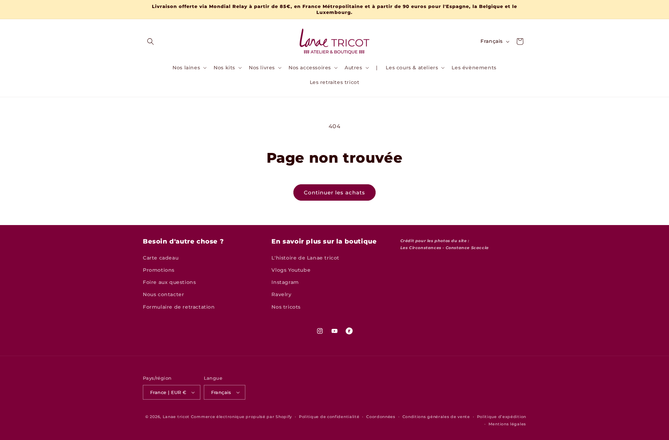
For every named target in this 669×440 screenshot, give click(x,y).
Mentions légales (507, 424)
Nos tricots (286, 307)
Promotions (159, 270)
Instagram (285, 282)
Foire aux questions (169, 282)
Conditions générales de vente (436, 416)
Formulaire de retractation (179, 307)
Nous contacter (163, 294)
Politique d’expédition (501, 416)
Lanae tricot (176, 416)
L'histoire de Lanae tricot (305, 258)
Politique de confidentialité (329, 416)
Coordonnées (380, 416)
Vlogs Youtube (290, 270)
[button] (150, 41)
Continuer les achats (334, 192)
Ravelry (281, 294)
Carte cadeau (160, 258)
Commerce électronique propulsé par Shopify (241, 416)
